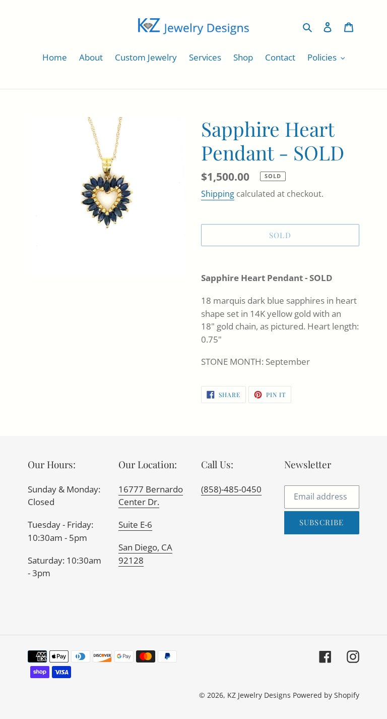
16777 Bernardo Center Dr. (150, 495)
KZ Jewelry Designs (259, 695)
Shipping (217, 193)
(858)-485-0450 (231, 489)
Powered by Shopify (326, 695)
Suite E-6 (135, 524)
